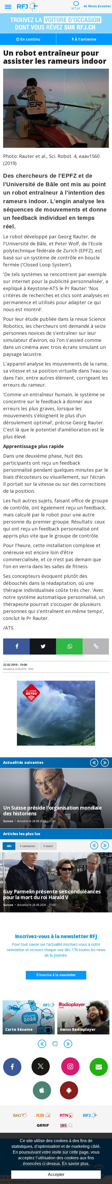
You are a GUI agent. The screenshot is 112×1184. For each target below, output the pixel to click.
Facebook (12, 1067)
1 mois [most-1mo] (48, 846)
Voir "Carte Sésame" (29, 1017)
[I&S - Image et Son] (67, 1125)
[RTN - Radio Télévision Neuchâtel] (67, 1115)
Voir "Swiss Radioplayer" (83, 1017)
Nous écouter (99, 6)
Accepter (56, 1174)
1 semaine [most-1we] (27, 846)
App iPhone (42, 1090)
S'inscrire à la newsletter (56, 975)
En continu (29, 39)
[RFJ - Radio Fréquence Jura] (90, 1115)
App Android (69, 1090)
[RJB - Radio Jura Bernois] (44, 1115)
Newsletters (99, 1067)
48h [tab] (9, 846)
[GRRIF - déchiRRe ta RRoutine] (44, 1125)
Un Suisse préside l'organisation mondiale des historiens (52, 810)
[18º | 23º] (75, 0)
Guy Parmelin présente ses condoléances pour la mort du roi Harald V (52, 894)
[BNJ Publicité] (20, 1115)
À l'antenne (85, 39)
